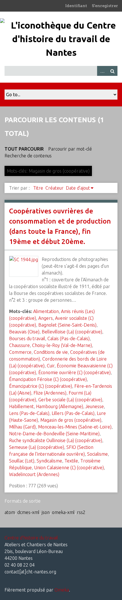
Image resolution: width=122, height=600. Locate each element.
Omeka (61, 589)
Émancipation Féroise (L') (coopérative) (48, 379)
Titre (38, 187)
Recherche (112, 71)
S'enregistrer (105, 5)
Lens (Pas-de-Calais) (29, 413)
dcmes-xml (28, 512)
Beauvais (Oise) (24, 331)
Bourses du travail (27, 338)
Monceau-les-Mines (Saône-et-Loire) (75, 426)
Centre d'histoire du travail (31, 537)
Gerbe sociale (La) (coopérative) (70, 399)
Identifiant (76, 5)
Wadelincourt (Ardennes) (34, 474)
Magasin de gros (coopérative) (70, 420)
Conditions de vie (51, 352)
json (46, 512)
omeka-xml (63, 512)
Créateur (54, 187)
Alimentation (46, 311)
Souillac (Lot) (21, 460)
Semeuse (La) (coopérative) (36, 447)
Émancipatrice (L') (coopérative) (40, 386)
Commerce (20, 352)
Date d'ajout (78, 187)
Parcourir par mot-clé (70, 148)
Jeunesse (94, 406)
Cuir (50, 365)
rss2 (81, 512)
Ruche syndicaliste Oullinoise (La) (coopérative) (55, 440)
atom (10, 512)
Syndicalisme (49, 460)
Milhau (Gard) (22, 426)
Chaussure (19, 345)
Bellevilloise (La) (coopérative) (72, 331)
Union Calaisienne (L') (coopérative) (69, 467)
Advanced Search (102, 71)
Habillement (21, 406)
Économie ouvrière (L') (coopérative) (74, 372)
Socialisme (97, 454)
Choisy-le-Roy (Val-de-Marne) (62, 345)
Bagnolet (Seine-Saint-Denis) (67, 324)
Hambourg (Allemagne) (59, 406)
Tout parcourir (24, 148)
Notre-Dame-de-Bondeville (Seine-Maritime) (54, 433)
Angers (45, 318)
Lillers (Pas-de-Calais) (73, 413)
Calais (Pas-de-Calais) (68, 338)
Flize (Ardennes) (49, 392)
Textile (71, 460)
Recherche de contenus (28, 155)
